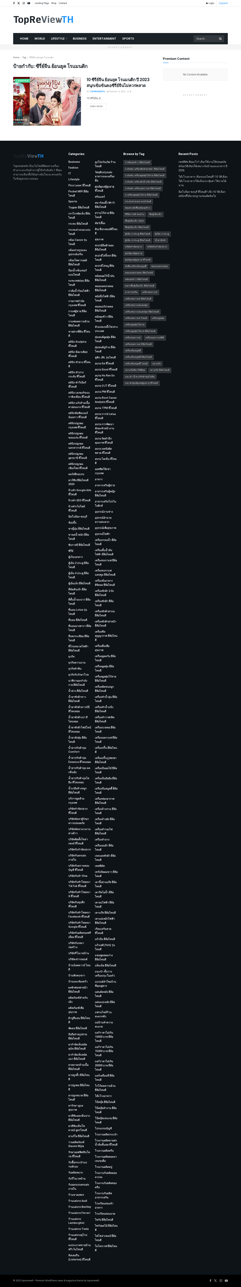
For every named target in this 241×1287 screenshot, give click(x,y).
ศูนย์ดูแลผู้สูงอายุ (133, 253)
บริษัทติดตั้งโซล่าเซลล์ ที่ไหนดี (78, 841)
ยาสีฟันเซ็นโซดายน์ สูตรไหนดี (77, 1128)
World (39, 39)
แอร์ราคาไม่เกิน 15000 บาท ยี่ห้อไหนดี (104, 1051)
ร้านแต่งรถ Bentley (79, 1207)
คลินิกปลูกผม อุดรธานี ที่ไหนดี (77, 456)
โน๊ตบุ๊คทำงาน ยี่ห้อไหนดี (106, 1110)
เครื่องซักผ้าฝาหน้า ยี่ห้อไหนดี (105, 624)
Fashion (73, 168)
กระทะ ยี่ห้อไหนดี (78, 224)
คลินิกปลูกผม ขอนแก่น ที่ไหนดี (78, 436)
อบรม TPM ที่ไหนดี (106, 408)
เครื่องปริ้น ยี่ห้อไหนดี (106, 750)
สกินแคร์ (100, 197)
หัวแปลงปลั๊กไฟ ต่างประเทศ (106, 329)
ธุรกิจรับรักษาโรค (78, 675)
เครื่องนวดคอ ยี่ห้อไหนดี (105, 730)
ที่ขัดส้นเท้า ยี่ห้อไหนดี (77, 591)
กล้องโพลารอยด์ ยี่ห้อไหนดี (77, 262)
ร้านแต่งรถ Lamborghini (76, 1221)
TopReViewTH (97, 91)
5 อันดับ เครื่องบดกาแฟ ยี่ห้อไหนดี (143, 188)
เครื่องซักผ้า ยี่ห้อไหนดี (104, 603)
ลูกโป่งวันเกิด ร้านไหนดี (105, 164)
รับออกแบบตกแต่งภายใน (78, 1187)
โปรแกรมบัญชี (103, 1128)
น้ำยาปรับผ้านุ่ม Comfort (77, 750)
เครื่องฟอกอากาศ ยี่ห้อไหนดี (104, 801)
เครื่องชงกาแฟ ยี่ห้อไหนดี (106, 562)
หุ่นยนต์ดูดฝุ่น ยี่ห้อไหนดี (105, 339)
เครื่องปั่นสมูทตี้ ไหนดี (136, 363)
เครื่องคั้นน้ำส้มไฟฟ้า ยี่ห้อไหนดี (104, 552)
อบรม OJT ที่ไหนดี (105, 386)
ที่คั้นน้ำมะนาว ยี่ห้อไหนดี (79, 602)
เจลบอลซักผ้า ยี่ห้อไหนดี (105, 858)
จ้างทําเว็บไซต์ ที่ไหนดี (76, 509)
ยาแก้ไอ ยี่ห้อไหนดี (78, 1136)
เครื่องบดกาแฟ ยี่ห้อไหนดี (106, 740)
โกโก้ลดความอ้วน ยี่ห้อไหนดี (105, 1088)
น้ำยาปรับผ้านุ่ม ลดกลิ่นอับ (79, 770)
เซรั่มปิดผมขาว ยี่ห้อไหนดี (106, 874)
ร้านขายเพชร (76, 1195)
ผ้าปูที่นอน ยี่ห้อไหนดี (79, 1020)
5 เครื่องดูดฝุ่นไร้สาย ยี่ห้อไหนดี (141, 195)
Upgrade (223, 3)
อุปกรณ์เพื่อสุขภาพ (105, 528)
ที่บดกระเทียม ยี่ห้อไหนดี (78, 638)
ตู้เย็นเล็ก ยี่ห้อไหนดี (79, 583)
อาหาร (99, 479)
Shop (53, 3)
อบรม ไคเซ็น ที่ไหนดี (106, 461)
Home (24, 39)
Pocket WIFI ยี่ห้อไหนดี (78, 194)
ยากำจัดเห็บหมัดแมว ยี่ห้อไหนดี (77, 1057)
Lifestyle (58, 39)
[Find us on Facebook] (14, 3)
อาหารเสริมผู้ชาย (105, 485)
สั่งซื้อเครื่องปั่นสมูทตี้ (135, 266)
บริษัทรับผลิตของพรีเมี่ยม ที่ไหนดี (79, 935)
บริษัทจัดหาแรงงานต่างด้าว (79, 831)
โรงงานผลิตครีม (104, 1151)
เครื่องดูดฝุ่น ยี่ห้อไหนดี (104, 668)
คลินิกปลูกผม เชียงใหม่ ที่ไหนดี (78, 466)
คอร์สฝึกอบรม (76, 474)
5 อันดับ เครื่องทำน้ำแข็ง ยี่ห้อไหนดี (143, 182)
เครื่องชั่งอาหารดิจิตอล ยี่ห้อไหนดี (105, 583)
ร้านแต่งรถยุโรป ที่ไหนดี (77, 1237)
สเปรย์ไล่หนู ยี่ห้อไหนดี (104, 268)
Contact (63, 3)
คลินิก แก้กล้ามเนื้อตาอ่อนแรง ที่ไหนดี (79, 405)
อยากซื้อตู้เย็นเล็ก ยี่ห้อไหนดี (139, 285)
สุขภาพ (99, 239)
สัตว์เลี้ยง (100, 223)
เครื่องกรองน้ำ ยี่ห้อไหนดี (105, 542)
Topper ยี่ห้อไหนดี (78, 208)
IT (69, 174)
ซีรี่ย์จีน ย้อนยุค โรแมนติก (41, 57)
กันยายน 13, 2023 (116, 91)
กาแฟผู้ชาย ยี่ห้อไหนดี (77, 313)
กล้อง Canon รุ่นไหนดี (77, 242)
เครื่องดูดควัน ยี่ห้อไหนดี (105, 658)
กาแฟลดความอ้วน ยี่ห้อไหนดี (79, 323)
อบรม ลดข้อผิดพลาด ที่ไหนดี (103, 451)
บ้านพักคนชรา (76, 976)
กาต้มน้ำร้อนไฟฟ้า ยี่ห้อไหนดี (79, 293)
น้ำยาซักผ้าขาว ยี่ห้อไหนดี (77, 699)
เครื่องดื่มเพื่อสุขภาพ (102, 648)
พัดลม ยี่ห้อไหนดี (77, 1028)
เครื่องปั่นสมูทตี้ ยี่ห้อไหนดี (106, 791)
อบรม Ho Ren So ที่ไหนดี (105, 378)
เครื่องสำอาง (102, 840)
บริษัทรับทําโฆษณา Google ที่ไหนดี (79, 925)
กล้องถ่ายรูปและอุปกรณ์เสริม (77, 252)
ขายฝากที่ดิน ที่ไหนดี (79, 334)
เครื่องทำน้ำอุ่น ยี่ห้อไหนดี (106, 699)
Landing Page (42, 3)
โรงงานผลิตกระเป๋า (106, 1134)
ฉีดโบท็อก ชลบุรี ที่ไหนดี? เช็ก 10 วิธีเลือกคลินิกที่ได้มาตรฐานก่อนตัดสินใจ (201, 194)
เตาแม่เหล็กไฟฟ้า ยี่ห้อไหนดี (105, 921)
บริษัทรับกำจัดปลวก (79, 850)
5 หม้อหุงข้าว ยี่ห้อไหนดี (137, 162)
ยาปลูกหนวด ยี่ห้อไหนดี (78, 1097)
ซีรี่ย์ (70, 551)
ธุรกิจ (71, 657)
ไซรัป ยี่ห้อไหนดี (104, 1220)
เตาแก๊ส (157, 363)
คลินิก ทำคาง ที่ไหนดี (79, 364)
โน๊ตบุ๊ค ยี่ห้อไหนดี (105, 1102)
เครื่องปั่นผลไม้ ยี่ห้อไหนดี (106, 770)
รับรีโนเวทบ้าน (77, 1179)
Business (80, 39)
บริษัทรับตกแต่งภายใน (77, 858)
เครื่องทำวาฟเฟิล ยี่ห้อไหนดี (104, 719)
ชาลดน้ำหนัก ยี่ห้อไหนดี (78, 537)
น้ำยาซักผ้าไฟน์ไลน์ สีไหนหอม (79, 730)
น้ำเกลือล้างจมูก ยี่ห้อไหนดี (77, 790)
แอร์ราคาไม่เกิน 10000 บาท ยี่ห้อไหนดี (104, 1037)
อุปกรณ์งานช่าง (104, 512)
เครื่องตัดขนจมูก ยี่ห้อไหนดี (104, 689)
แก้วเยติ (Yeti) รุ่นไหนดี (105, 947)
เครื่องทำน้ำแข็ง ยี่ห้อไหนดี (104, 709)
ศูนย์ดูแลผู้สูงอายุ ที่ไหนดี (104, 189)
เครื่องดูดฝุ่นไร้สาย (134, 324)
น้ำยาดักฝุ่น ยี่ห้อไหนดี (77, 740)
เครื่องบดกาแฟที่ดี (155, 337)
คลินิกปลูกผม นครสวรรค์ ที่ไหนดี (79, 446)
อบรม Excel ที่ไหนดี (106, 370)
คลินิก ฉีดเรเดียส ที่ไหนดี (78, 354)
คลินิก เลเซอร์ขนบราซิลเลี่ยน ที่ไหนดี (79, 395)
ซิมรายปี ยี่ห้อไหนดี (79, 545)
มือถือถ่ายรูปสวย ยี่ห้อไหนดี (77, 1036)
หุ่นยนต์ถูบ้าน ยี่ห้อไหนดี (105, 349)
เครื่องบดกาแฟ (133, 337)
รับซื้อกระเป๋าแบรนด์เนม (77, 1164)
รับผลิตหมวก (75, 1173)
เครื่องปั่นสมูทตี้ (133, 350)
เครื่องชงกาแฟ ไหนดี (136, 318)
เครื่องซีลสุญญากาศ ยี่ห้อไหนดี (106, 636)
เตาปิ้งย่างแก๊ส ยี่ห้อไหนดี (106, 884)
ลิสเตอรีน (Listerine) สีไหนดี (79, 1257)
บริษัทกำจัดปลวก (133, 246)
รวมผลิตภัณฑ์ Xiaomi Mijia (76, 1144)
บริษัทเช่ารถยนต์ (77, 959)
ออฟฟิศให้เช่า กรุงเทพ (103, 471)
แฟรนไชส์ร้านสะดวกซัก (103, 1014)
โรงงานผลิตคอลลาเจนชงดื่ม (106, 1159)
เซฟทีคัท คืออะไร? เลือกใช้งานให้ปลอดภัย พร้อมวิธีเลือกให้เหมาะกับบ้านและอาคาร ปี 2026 (202, 166)
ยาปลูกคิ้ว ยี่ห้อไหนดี (79, 1077)
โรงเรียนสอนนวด (105, 1214)
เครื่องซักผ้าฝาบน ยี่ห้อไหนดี (105, 613)
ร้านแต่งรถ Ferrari (79, 1213)
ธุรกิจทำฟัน (75, 669)
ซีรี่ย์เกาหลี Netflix (134, 214)
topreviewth (27, 1280)
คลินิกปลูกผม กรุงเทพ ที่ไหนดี (77, 425)
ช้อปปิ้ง (72, 523)
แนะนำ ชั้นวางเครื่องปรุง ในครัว (105, 974)
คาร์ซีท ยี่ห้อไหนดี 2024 (78, 482)
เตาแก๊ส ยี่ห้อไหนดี (105, 913)
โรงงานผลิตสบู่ (103, 1167)
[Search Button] (220, 38)
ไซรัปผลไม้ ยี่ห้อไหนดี (106, 1228)
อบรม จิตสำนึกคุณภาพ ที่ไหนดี (104, 441)
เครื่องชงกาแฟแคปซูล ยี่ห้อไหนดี (105, 573)
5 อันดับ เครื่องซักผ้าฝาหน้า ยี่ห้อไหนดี (145, 169)
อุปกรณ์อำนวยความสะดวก (103, 520)
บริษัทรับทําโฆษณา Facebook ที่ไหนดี (79, 915)
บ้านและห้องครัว (78, 982)
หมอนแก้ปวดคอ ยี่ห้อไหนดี (104, 309)
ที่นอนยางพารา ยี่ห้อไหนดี (79, 628)
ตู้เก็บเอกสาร (75, 557)
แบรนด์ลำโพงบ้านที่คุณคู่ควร (105, 984)
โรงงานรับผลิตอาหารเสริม (103, 1195)
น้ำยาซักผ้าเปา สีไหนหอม (78, 719)
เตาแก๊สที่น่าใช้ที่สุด (135, 370)
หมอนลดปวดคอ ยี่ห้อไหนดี (104, 288)
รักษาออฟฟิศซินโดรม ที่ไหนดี (79, 1154)
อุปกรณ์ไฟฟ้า (102, 534)
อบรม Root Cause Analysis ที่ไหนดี (106, 400)
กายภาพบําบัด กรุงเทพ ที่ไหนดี (77, 303)
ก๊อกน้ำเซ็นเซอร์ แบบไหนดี (77, 273)
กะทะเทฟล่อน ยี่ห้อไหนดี (78, 283)
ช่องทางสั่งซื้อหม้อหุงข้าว (137, 208)
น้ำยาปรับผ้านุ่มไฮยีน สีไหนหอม (78, 780)
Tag (24, 57)
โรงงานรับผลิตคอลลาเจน (106, 1175)
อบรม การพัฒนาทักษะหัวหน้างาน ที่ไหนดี (104, 428)
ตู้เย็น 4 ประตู (162, 234)
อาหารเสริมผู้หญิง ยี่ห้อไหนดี (105, 493)
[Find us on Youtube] (28, 3)
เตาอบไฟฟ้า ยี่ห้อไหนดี (104, 905)
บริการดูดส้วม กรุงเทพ (76, 801)
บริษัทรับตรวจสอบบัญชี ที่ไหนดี (78, 868)
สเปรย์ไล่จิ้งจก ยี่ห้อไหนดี (105, 258)
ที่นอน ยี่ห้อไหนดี (77, 620)
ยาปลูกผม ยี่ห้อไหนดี (79, 1087)
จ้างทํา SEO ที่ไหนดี (79, 500)
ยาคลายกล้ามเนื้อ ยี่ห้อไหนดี (78, 1067)
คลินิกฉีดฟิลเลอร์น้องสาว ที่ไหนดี (78, 415)
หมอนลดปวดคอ (159, 266)
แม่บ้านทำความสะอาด (104, 1025)
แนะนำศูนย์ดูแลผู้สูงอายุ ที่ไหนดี (141, 383)
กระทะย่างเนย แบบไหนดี (79, 232)
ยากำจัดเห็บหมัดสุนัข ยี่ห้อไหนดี (77, 1047)
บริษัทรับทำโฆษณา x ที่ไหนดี (79, 894)
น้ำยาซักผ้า (160, 240)
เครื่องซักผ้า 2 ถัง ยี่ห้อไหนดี (104, 593)
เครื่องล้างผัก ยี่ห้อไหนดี (105, 821)
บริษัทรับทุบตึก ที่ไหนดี (76, 904)
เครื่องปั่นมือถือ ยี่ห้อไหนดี (106, 780)
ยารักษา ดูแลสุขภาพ (75, 1108)
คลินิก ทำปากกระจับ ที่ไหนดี (76, 374)
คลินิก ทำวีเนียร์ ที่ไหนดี (77, 385)
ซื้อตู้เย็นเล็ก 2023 (134, 221)
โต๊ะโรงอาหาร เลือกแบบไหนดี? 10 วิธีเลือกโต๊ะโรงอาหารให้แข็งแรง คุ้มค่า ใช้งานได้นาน (202, 181)
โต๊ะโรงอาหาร (103, 1096)
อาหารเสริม (131, 292)
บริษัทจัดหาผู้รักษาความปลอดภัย (78, 821)
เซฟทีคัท (100, 866)
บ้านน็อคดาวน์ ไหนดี (79, 967)
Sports (128, 39)
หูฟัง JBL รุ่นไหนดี (105, 357)
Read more (98, 106)
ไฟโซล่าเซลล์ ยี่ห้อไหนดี (105, 1238)
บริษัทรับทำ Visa (77, 876)
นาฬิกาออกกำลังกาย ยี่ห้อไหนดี (77, 683)
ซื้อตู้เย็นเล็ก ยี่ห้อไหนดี (137, 227)
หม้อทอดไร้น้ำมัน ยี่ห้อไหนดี (104, 278)
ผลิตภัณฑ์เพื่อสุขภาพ (76, 1010)
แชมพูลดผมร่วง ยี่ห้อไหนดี (104, 957)
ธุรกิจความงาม (76, 663)
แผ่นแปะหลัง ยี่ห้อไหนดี (105, 1004)
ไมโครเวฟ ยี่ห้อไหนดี (106, 1248)
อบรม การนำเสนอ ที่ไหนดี (105, 416)
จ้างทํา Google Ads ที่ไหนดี (79, 492)
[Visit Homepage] (43, 20)
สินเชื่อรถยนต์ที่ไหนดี (106, 231)
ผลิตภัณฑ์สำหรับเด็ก (78, 1000)
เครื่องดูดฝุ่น (158, 318)
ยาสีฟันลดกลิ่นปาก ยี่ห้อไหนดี (79, 1118)
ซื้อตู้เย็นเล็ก (155, 214)
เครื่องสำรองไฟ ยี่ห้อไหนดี (104, 831)
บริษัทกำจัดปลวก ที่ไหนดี (78, 811)
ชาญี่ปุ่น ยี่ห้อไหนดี (78, 529)
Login (211, 3)
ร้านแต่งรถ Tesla (78, 1229)
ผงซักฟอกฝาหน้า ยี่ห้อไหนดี (78, 990)
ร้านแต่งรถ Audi (77, 1201)
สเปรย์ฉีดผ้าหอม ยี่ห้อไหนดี (104, 247)
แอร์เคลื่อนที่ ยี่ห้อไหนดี (104, 1078)
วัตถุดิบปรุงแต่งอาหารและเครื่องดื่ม (104, 176)
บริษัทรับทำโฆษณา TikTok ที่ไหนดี (79, 884)
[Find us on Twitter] (18, 3)
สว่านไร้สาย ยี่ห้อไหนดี (104, 215)
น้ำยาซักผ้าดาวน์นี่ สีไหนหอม (79, 709)
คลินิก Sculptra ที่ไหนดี (77, 344)
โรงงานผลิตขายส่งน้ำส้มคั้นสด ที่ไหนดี (106, 1143)
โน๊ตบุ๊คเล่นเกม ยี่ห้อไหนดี (106, 1120)
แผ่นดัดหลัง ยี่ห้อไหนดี (104, 994)
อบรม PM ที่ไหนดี (105, 392)
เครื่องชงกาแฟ (149, 292)
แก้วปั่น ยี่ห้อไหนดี (105, 939)
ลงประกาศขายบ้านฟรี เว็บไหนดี (79, 1247)
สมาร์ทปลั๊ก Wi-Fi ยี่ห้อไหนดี (105, 205)
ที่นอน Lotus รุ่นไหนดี (77, 612)
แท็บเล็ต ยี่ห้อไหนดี (105, 966)
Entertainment (104, 39)
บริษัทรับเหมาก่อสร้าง (76, 945)
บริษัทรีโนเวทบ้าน (78, 953)
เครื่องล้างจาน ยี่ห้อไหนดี (106, 811)
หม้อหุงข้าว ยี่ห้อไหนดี (104, 319)
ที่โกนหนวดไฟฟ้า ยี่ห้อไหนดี (78, 648)
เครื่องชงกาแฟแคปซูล (136, 305)
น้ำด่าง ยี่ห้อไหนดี (78, 691)
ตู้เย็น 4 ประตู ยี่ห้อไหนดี (78, 575)
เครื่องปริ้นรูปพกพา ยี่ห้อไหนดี (106, 760)
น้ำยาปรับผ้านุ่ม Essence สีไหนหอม (79, 760)
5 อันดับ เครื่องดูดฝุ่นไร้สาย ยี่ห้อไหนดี (145, 175)
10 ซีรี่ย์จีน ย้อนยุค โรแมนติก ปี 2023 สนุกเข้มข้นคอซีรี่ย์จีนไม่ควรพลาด (118, 82)
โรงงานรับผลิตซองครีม (106, 1185)
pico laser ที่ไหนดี (79, 185)
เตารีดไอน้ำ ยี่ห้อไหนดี (104, 894)
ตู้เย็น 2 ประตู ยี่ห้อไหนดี (78, 565)
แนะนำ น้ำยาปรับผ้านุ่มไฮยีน (140, 376)
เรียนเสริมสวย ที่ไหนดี (103, 931)
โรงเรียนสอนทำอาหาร (104, 1206)
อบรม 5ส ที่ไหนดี (104, 364)
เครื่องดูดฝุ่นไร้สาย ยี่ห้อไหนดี (105, 679)
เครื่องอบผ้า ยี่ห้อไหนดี (104, 848)
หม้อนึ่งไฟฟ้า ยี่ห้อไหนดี (105, 298)
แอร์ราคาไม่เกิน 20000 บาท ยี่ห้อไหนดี (104, 1065)
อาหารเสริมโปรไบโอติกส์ (105, 504)
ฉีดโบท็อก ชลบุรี (77, 517)
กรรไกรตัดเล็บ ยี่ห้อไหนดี (79, 216)
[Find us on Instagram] (24, 3)
